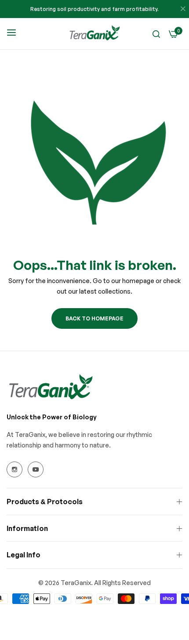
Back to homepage (94, 318)
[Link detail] (14, 469)
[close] (183, 9)
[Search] (156, 33)
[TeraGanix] (94, 34)
